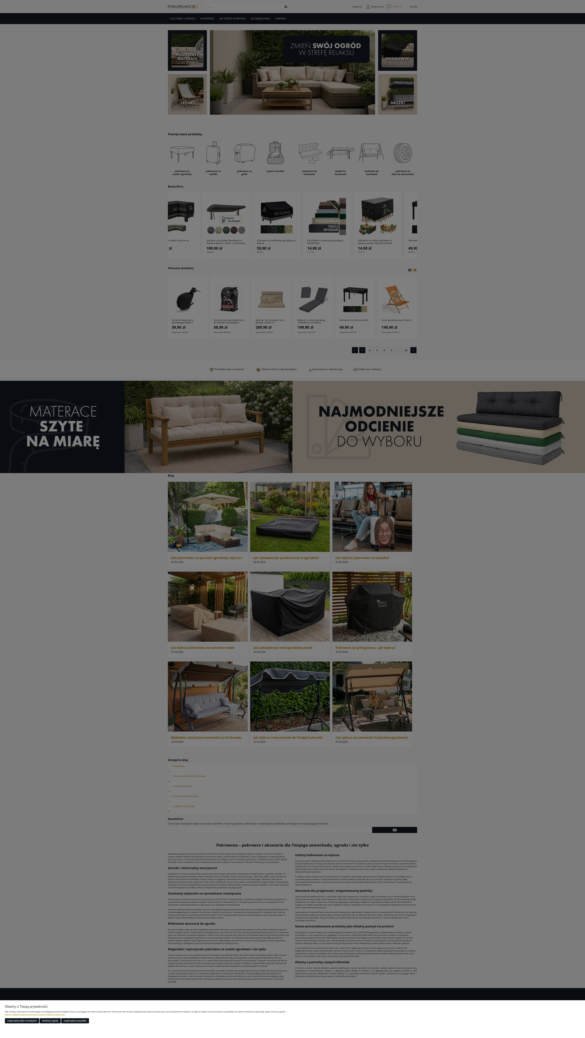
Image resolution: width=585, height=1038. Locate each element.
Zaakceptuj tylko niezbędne (22, 1020)
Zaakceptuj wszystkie (75, 1020)
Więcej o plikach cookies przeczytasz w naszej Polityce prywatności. (35, 1014)
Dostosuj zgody (50, 1020)
